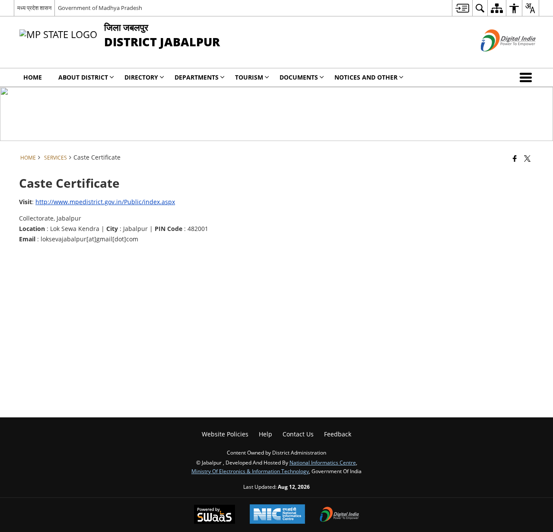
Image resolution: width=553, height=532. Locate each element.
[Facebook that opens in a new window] (514, 158)
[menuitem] (462, 8)
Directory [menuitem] (141, 77)
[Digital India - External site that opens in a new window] (497, 58)
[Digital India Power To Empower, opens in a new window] (339, 515)
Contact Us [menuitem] (298, 434)
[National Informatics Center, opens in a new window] (277, 515)
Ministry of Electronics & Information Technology (250, 471)
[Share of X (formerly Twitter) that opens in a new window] (527, 158)
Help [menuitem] (265, 434)
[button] (527, 77)
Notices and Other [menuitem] (365, 77)
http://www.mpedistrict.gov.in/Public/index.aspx (105, 202)
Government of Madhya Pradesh (100, 8)
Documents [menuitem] (299, 77)
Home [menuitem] (32, 77)
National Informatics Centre (322, 462)
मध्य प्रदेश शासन (34, 8)
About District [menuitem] (83, 77)
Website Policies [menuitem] (225, 434)
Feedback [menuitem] (337, 434)
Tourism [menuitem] (249, 77)
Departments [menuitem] (197, 77)
